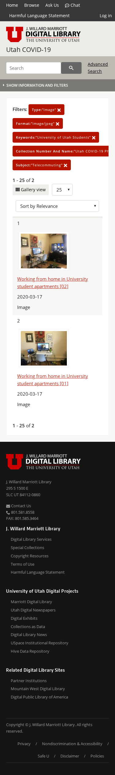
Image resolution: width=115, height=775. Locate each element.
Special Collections (27, 547)
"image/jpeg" (36, 123)
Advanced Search (98, 67)
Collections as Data (28, 626)
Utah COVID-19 (28, 49)
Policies (97, 756)
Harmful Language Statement (39, 15)
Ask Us (52, 5)
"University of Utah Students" (54, 137)
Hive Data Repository (30, 651)
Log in (106, 15)
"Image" (44, 109)
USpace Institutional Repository (39, 643)
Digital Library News (29, 634)
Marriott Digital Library (31, 601)
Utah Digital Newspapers (33, 610)
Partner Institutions (29, 680)
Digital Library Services (31, 539)
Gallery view (33, 189)
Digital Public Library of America (39, 697)
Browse (31, 5)
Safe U (43, 756)
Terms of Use (22, 564)
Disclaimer (69, 756)
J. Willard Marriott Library (29, 481)
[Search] (71, 68)
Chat (74, 5)
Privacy (24, 743)
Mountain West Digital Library (38, 688)
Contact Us (20, 505)
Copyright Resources (29, 556)
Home (12, 5)
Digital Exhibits (24, 618)
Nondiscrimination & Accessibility (72, 743)
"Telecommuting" (40, 165)
